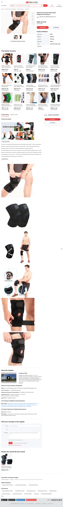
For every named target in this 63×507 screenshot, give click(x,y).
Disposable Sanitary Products (7, 406)
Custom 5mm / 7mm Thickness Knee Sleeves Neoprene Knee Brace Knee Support (19, 105)
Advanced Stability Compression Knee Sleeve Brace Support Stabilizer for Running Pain (31, 86)
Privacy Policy (50, 503)
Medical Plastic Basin (5, 405)
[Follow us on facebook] (52, 499)
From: (7, 426)
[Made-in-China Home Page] (31, 2)
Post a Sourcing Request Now (15, 445)
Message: (6, 432)
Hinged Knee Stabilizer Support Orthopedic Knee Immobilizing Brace (6, 66)
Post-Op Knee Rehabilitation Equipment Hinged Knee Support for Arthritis (55, 86)
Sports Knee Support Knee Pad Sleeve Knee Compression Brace (7, 86)
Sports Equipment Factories (7, 490)
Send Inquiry (43, 27)
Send (11, 443)
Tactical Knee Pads (28, 493)
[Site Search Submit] (45, 5)
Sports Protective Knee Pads (20, 485)
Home (2, 9)
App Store (4, 499)
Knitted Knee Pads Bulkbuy (46, 493)
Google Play (12, 499)
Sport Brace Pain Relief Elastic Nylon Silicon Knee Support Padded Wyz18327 (43, 105)
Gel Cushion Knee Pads (33, 485)
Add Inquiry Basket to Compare (18, 41)
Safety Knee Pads (53, 490)
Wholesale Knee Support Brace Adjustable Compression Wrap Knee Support (30, 66)
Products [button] (12, 5)
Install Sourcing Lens (32, 499)
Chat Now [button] (57, 27)
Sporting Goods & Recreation (10, 9)
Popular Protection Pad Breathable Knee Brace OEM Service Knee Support (43, 86)
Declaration (44, 503)
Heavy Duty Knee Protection (7, 485)
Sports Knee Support (6, 493)
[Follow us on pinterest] (59, 499)
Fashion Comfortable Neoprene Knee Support (54, 66)
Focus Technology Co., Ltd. (22, 503)
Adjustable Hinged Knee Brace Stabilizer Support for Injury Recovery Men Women (43, 66)
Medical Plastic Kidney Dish (14, 403)
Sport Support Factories (42, 490)
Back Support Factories (19, 490)
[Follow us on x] (54, 499)
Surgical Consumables (18, 406)
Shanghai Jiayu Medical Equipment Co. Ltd (48, 16)
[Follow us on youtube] (57, 499)
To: (7, 429)
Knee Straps (36, 493)
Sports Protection (20, 9)
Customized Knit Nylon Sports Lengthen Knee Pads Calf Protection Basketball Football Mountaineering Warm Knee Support (19, 86)
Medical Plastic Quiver (24, 403)
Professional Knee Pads (17, 493)
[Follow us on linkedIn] (61, 499)
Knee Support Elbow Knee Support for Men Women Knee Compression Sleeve (55, 105)
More (2, 496)
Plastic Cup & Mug (27, 406)
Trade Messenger (21, 499)
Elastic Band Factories (31, 490)
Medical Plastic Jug (34, 403)
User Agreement (38, 503)
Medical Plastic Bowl (15, 405)
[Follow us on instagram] (55, 499)
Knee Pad (27, 9)
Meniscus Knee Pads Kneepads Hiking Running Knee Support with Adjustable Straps (6, 105)
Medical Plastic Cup (32, 405)
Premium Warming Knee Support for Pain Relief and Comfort (31, 105)
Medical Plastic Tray (24, 405)
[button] (2, 2)
